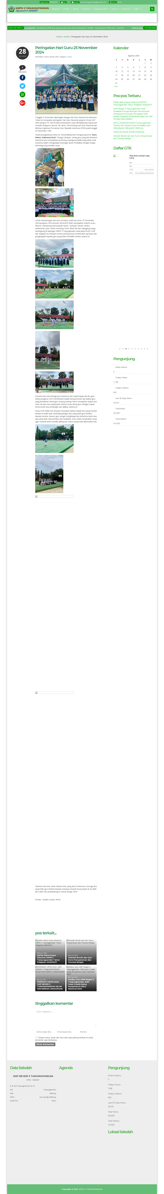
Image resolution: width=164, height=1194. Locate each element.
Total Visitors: (121, 419)
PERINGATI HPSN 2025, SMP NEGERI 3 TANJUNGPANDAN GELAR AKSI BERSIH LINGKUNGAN (50, 985)
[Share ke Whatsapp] (22, 94)
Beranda (55, 9)
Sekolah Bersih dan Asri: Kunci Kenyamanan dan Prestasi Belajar (80, 959)
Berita (75, 9)
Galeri (136, 9)
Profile (66, 9)
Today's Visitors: (122, 388)
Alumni (114, 9)
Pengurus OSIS (101, 9)
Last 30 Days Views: (123, 398)
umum (69, 57)
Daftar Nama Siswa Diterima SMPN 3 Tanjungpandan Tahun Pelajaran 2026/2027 (48, 959)
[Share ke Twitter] (22, 86)
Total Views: (120, 408)
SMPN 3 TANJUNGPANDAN (90, 1189)
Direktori (86, 9)
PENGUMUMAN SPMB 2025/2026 (128, 132)
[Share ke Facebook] (22, 78)
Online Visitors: (121, 367)
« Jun (115, 86)
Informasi (126, 9)
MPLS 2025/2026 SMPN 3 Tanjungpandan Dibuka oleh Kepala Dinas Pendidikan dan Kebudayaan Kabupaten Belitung (132, 125)
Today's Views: (121, 377)
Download (24, 18)
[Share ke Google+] (22, 103)
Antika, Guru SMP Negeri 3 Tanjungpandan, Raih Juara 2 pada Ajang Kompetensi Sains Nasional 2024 (81, 984)
